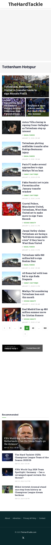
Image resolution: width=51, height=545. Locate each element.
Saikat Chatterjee (31, 174)
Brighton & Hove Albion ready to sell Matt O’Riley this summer (37, 109)
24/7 (38, 348)
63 (33, 328)
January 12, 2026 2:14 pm (31, 250)
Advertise (17, 518)
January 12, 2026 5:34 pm (31, 198)
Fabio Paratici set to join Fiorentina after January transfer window (35, 187)
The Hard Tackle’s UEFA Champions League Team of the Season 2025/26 (32, 457)
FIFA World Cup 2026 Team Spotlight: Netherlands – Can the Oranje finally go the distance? (25, 441)
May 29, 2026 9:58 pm (22, 499)
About (7, 518)
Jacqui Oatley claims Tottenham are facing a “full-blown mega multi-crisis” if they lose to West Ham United (35, 237)
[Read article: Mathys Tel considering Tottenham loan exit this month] (11, 296)
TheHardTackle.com (28, 532)
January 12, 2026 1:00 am (31, 268)
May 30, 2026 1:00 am (22, 464)
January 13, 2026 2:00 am (31, 138)
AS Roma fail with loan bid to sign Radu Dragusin (34, 276)
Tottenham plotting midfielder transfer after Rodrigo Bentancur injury (35, 148)
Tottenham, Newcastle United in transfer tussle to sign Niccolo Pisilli (20, 90)
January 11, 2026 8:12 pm (31, 286)
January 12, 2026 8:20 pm (31, 177)
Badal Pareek (29, 135)
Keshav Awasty (30, 223)
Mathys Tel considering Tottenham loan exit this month (35, 294)
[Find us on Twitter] (23, 537)
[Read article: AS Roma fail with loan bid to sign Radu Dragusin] (11, 278)
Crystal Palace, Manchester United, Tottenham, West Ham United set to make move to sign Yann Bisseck (34, 211)
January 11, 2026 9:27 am (31, 322)
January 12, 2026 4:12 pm (31, 226)
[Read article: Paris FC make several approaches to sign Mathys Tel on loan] (11, 169)
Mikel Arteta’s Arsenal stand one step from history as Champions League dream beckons (30, 490)
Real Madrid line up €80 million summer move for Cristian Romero (35, 312)
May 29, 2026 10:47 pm (22, 481)
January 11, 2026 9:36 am (31, 304)
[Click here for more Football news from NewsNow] (13, 348)
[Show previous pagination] (4, 328)
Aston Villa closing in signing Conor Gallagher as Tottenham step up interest (35, 127)
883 (45, 328)
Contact (42, 518)
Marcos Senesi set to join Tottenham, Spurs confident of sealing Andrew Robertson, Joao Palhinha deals (13, 105)
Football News (32, 348)
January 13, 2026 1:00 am (31, 159)
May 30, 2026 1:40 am (11, 448)
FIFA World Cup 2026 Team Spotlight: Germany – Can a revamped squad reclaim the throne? (30, 473)
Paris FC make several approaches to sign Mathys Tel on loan (34, 167)
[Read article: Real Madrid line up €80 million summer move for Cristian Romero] (11, 314)
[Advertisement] (25, 35)
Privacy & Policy (29, 518)
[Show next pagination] (25, 334)
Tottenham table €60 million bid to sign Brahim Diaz (33, 258)
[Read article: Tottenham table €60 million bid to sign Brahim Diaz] (11, 260)
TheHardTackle (25, 4)
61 (21, 328)
